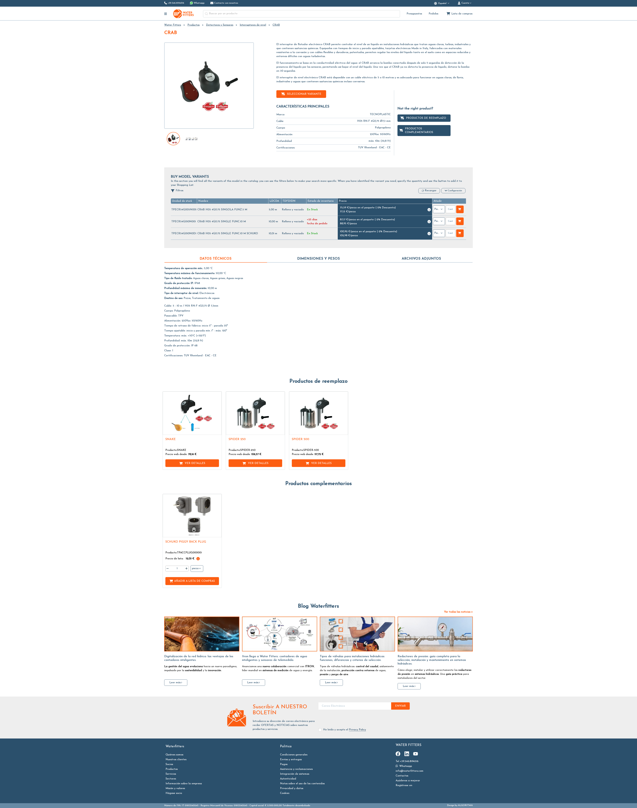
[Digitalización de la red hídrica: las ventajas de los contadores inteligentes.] (201, 634)
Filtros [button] (179, 190)
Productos (172, 769)
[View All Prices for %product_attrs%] (429, 209)
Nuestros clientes (176, 759)
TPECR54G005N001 (183, 209)
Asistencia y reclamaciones (296, 769)
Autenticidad (288, 778)
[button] (182, 201)
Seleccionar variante (304, 94)
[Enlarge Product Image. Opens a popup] (217, 430)
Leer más (175, 682)
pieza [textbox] (195, 568)
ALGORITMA (465, 805)
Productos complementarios (419, 130)
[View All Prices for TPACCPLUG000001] (198, 559)
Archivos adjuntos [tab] (421, 258)
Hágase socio (174, 793)
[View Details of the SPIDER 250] (255, 413)
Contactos (402, 775)
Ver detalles (195, 463)
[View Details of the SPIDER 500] (318, 413)
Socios (169, 764)
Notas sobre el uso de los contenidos (302, 783)
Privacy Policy (357, 729)
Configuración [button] (455, 190)
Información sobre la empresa (184, 783)
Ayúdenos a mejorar (408, 780)
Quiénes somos (174, 754)
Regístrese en (404, 785)
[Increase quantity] (186, 568)
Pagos (283, 764)
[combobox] (301, 13)
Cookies (284, 793)
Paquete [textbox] (437, 209)
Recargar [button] (430, 190)
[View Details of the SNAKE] (192, 413)
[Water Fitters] (183, 13)
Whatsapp (405, 766)
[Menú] (165, 14)
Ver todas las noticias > (458, 612)
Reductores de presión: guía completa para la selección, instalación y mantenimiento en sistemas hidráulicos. (432, 660)
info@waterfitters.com (409, 771)
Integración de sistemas (294, 774)
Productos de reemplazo (426, 118)
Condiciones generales (293, 754)
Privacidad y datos (291, 788)
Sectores (171, 778)
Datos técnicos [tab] (216, 258)
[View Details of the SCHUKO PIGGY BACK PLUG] (192, 515)
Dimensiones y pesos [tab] (318, 258)
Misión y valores (175, 788)
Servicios (171, 774)
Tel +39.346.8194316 (407, 761)
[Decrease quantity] (168, 568)
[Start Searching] (206, 13)
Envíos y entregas (291, 759)
